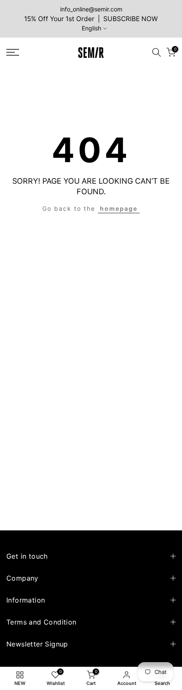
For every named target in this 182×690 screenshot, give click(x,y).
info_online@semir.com (91, 9)
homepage (119, 208)
